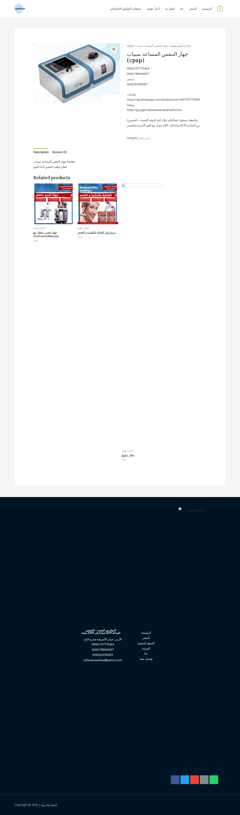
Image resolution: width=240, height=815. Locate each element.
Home (130, 45)
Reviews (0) (59, 152)
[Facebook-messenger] (204, 779)
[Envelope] (194, 779)
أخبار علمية (153, 9)
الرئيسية (207, 9)
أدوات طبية (176, 45)
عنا (182, 9)
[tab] (41, 152)
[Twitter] (184, 779)
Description (41, 152)
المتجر (193, 9)
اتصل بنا (169, 9)
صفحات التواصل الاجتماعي (125, 9)
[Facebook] (175, 779)
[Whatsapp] (213, 779)
